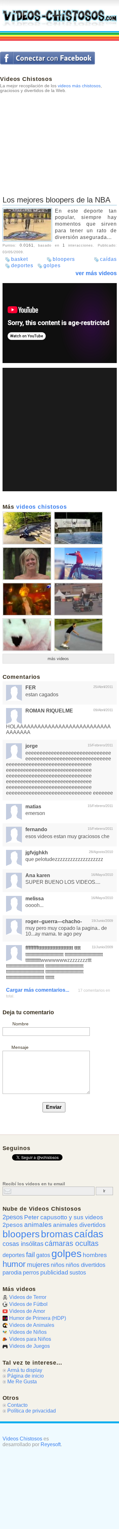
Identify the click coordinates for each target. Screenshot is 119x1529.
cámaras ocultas (72, 1244)
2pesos (13, 1217)
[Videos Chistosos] (60, 18)
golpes (52, 265)
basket (19, 259)
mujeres (38, 1264)
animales (38, 1224)
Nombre (20, 1023)
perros (31, 1272)
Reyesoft (51, 1444)
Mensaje (20, 1047)
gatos (43, 1255)
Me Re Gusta (22, 1381)
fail (30, 1255)
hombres (95, 1255)
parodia (12, 1272)
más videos (58, 658)
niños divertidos (85, 1265)
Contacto (17, 1405)
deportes (22, 265)
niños (57, 1264)
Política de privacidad (31, 1410)
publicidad (54, 1272)
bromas (57, 1234)
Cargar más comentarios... (37, 990)
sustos (77, 1272)
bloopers (64, 259)
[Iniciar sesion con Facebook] (47, 58)
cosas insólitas (23, 1243)
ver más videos (96, 273)
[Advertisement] (59, 137)
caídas (108, 259)
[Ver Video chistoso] (27, 542)
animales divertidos (79, 1224)
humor (14, 1264)
